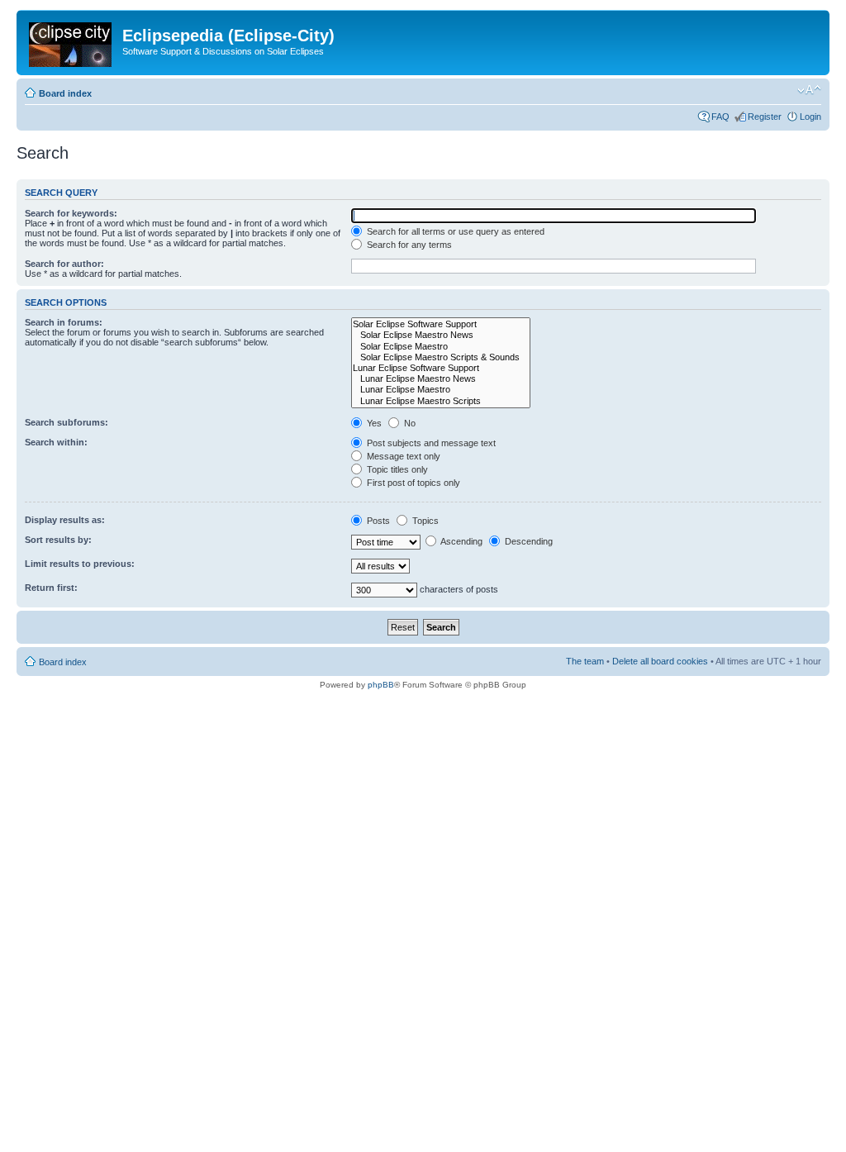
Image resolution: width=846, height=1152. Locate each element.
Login (810, 116)
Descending (527, 541)
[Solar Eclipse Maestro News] (441, 335)
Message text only (402, 456)
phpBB (381, 684)
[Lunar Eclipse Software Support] (441, 368)
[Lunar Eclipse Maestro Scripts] (441, 401)
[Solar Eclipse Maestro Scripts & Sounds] (441, 357)
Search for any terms (408, 245)
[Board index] (71, 41)
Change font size (809, 90)
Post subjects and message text (430, 443)
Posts (377, 521)
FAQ (720, 116)
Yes (373, 423)
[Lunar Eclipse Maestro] (441, 389)
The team (585, 661)
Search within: (56, 442)
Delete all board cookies (660, 661)
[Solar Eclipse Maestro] (441, 346)
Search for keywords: (71, 213)
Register (765, 116)
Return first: (51, 588)
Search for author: (64, 264)
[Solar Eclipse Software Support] (441, 324)
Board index (65, 93)
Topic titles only (396, 469)
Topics (424, 521)
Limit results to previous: (80, 564)
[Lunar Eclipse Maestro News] (441, 379)
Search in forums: (63, 322)
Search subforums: (66, 422)
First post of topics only (412, 483)
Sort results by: (58, 540)
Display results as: (65, 520)
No (409, 423)
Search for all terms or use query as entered (454, 231)
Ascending (460, 541)
